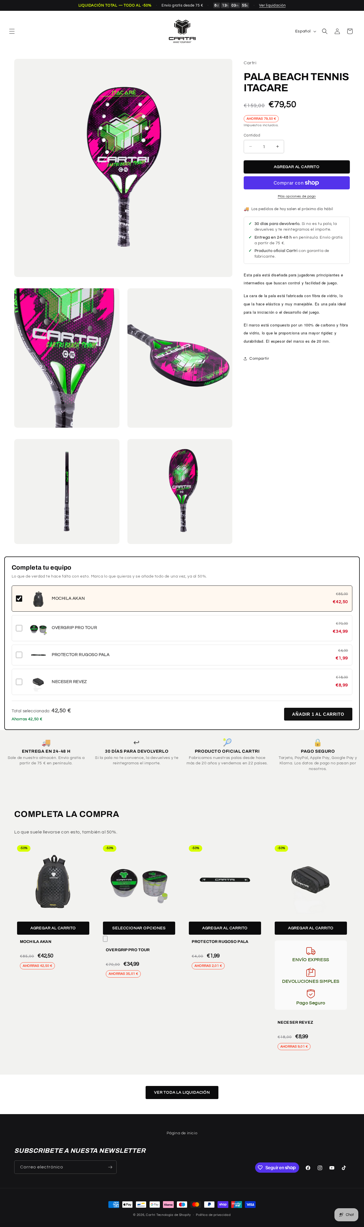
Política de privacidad (213, 1214)
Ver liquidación (272, 5)
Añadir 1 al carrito (318, 714)
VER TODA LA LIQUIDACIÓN (182, 1092)
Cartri (150, 1214)
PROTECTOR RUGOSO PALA (220, 942)
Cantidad (252, 135)
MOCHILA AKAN (35, 942)
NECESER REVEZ (295, 1022)
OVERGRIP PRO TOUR (128, 949)
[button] (12, 31)
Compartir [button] (259, 359)
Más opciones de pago (297, 196)
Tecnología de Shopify (173, 1214)
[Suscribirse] (110, 1167)
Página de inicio (182, 1133)
